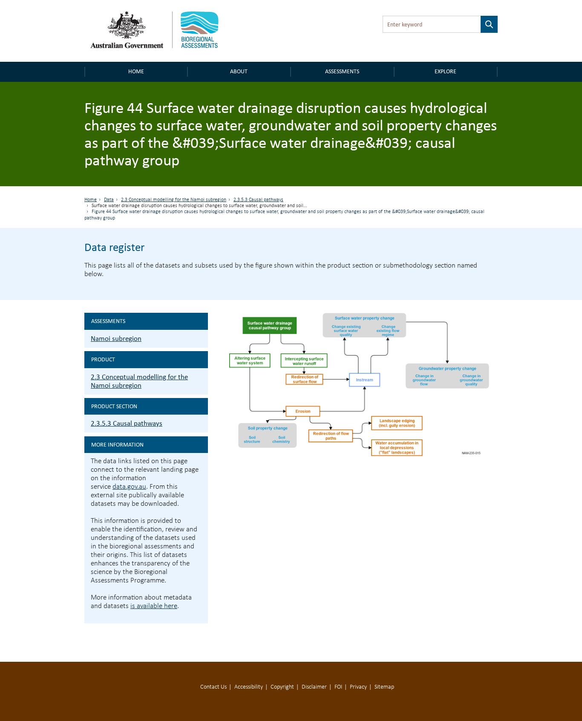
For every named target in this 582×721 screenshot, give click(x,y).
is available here (153, 606)
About (239, 71)
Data (109, 199)
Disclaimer (314, 687)
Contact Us (213, 687)
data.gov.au (129, 486)
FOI (338, 687)
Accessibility (248, 687)
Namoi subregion (116, 338)
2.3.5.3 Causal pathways (258, 199)
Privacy (358, 687)
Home (136, 71)
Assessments (342, 71)
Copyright (282, 687)
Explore (445, 71)
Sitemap (384, 687)
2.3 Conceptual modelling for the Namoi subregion (173, 199)
